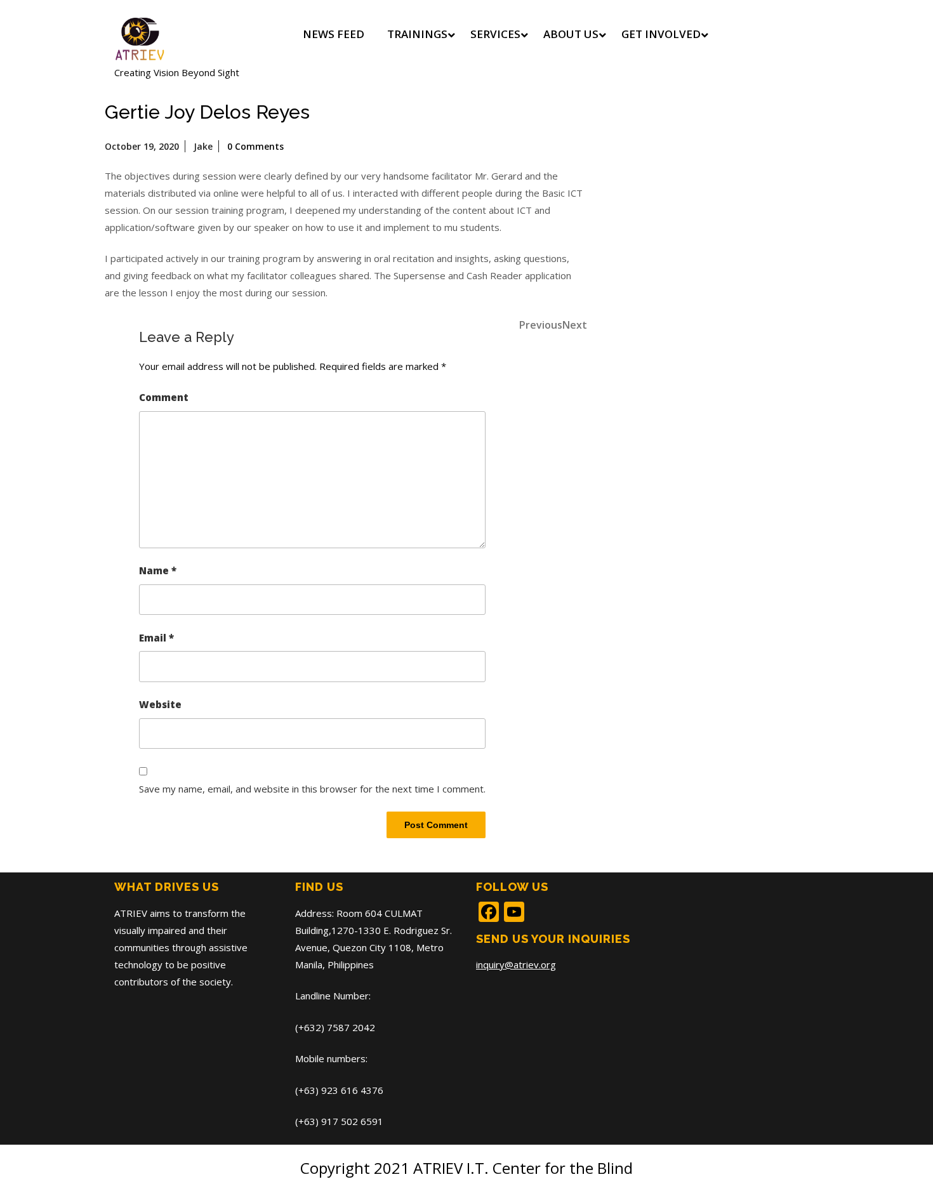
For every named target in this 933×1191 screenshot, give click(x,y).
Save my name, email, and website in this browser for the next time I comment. (312, 788)
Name (157, 570)
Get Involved (661, 34)
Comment (164, 397)
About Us (571, 34)
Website (160, 704)
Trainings (417, 34)
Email (156, 637)
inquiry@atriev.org (516, 964)
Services (495, 34)
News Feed (333, 34)
